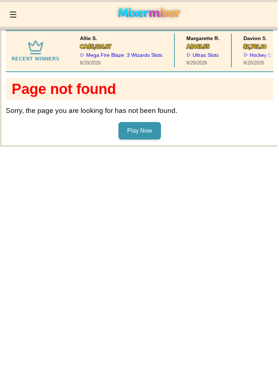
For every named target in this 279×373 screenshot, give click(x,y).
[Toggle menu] (13, 14)
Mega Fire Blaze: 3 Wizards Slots (123, 55)
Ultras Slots (205, 55)
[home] (149, 21)
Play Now (139, 130)
